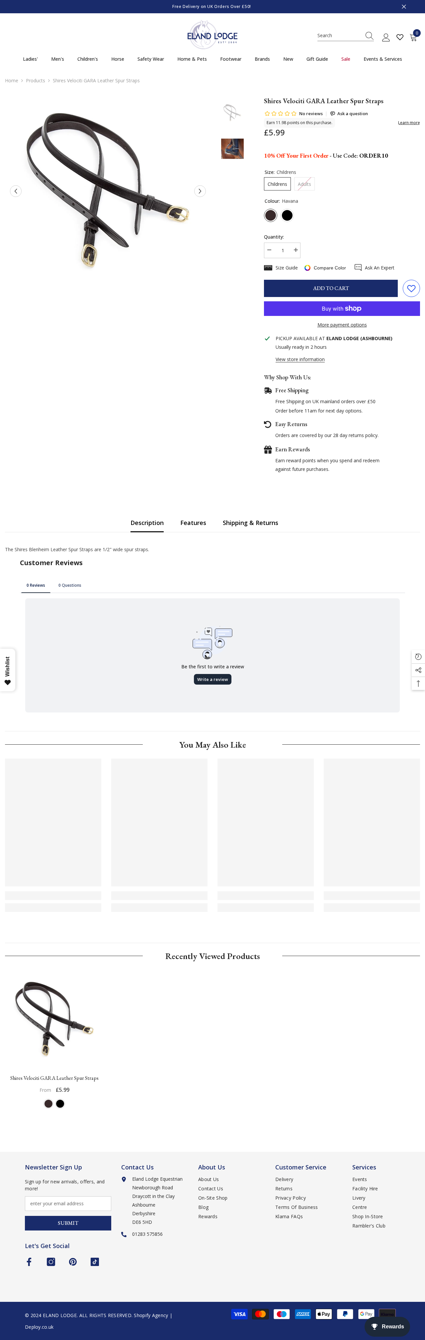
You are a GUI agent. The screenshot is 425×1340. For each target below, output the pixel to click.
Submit (68, 1223)
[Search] (345, 35)
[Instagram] (50, 1261)
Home (11, 80)
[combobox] (339, 35)
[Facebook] (29, 1261)
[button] (16, 191)
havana (48, 1104)
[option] (212, 6)
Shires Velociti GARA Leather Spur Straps (54, 1078)
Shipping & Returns (250, 523)
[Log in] (386, 38)
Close (404, 7)
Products (35, 80)
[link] (53, 895)
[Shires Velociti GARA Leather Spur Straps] (54, 1019)
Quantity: (274, 237)
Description (147, 523)
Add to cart (331, 288)
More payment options (342, 325)
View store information (300, 359)
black (60, 1104)
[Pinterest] (72, 1261)
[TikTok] (94, 1261)
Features (193, 523)
